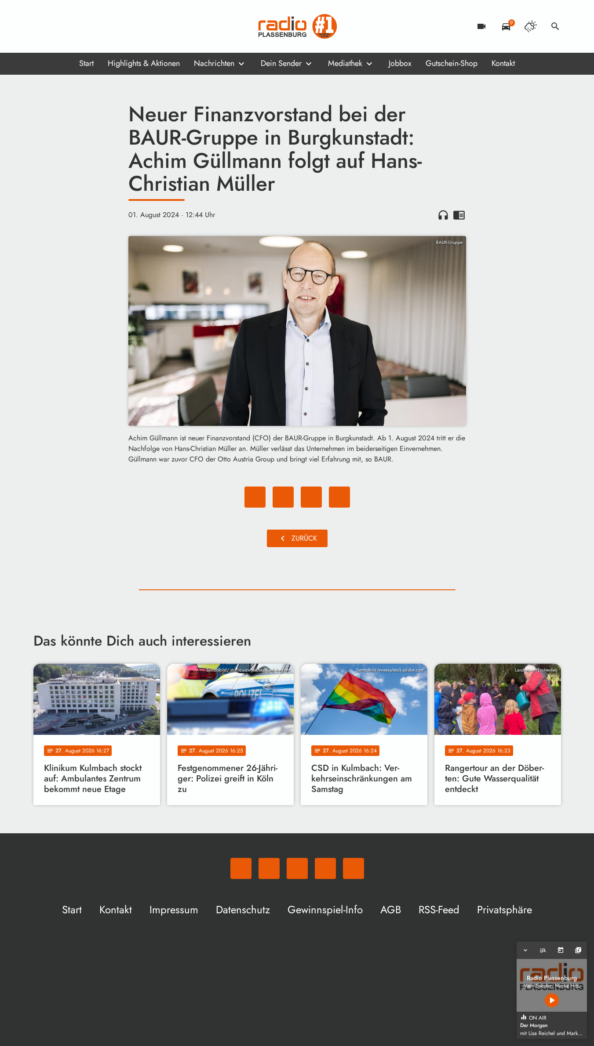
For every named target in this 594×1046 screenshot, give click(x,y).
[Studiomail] (95, 26)
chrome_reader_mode (459, 215)
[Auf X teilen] (283, 497)
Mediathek (345, 63)
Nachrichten (214, 63)
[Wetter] (530, 26)
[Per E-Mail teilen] (339, 497)
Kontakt (503, 63)
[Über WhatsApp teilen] (311, 497)
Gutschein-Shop (451, 63)
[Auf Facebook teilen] (255, 497)
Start (86, 63)
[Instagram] (77, 26)
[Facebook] (60, 26)
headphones (443, 215)
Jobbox (400, 63)
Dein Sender (281, 63)
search (555, 26)
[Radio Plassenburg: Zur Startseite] (297, 26)
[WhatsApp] (42, 26)
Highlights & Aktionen (144, 63)
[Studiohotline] (112, 26)
